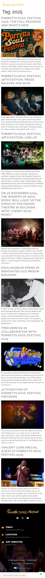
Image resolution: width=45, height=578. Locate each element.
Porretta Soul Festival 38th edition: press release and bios (21, 79)
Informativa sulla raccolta (14, 575)
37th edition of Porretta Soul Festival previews (21, 393)
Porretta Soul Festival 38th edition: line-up (21, 135)
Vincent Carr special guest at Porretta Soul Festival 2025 (21, 451)
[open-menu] (42, 4)
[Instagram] (23, 518)
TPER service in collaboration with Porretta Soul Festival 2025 (21, 333)
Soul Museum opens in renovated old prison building (20, 271)
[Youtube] (28, 518)
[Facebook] (17, 518)
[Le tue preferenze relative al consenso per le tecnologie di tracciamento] (41, 574)
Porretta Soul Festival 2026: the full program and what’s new (21, 21)
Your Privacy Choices (24, 568)
